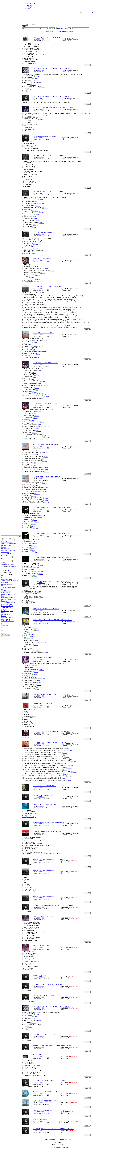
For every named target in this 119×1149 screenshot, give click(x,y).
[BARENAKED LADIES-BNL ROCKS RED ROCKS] (25, 747)
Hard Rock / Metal (6, 619)
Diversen (4, 612)
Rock (2, 577)
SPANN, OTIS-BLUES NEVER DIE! (44, 804)
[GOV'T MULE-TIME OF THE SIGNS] (25, 140)
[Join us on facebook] (2, 623)
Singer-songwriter (6, 579)
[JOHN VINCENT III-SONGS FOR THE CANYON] (25, 1115)
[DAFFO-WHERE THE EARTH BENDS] (25, 1096)
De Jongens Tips (6, 545)
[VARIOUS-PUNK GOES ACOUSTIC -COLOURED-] (25, 1085)
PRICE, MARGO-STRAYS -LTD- (43, 333)
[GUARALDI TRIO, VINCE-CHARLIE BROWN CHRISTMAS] (25, 1050)
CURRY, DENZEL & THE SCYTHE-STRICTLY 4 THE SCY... (52, 68)
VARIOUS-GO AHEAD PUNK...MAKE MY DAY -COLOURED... (53, 581)
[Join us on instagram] (4, 625)
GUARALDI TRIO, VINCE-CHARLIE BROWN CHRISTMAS (52, 1045)
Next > (66, 31)
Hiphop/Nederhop (6, 584)
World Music (5, 609)
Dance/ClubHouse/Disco (8, 594)
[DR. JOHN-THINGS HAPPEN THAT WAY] (25, 449)
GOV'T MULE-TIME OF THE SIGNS (44, 136)
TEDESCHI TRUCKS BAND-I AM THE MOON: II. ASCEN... (52, 507)
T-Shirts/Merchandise (7, 621)
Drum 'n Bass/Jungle (7, 606)
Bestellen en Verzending (8, 550)
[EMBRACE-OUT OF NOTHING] (25, 708)
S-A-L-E (3, 547)
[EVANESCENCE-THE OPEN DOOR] (25, 790)
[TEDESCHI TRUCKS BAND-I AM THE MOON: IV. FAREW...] (25, 562)
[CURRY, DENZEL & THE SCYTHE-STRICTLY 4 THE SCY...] (25, 73)
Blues (3, 586)
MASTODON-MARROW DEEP (43, 916)
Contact (28, 8)
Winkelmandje (30, 3)
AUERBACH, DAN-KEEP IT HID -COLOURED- (48, 155)
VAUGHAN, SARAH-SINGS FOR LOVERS (47, 831)
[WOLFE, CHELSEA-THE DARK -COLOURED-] (25, 863)
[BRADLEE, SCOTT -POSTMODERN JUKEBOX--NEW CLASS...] (25, 736)
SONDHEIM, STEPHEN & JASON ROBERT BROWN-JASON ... (53, 1129)
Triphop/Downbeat (6, 607)
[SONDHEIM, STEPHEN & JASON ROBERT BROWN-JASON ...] (25, 1133)
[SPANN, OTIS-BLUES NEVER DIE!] (25, 809)
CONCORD (41, 39)
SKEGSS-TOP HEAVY (40, 1119)
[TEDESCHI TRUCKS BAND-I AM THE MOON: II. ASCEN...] (25, 512)
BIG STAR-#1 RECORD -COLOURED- (45, 1034)
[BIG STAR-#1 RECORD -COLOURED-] (25, 1039)
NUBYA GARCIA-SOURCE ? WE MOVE (46, 609)
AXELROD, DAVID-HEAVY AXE (43, 232)
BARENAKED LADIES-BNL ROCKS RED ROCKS (49, 742)
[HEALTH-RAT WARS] (25, 979)
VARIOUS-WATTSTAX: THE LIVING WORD (47, 286)
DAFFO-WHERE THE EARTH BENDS (45, 1091)
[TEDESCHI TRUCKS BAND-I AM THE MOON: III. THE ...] (25, 538)
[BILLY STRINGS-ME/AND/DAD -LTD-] (25, 367)
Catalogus (29, 7)
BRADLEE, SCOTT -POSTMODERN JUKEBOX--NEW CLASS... (53, 731)
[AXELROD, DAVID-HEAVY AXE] (25, 237)
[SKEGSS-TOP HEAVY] (25, 1124)
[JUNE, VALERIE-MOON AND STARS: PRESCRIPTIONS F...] (25, 699)
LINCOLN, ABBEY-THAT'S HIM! (43, 995)
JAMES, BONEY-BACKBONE (42, 795)
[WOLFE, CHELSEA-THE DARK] (25, 874)
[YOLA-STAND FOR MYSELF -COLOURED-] (25, 662)
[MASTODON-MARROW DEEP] (25, 921)
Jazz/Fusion (4, 582)
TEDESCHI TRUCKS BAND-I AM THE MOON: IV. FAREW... (52, 557)
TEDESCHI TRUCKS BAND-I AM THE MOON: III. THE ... (51, 533)
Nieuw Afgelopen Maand (8, 543)
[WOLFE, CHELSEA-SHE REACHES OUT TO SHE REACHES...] (25, 112)
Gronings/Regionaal (7, 611)
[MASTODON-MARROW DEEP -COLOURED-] (25, 42)
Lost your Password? (7, 564)
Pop (2, 575)
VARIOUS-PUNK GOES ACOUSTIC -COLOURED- (49, 1081)
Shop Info (29, 5)
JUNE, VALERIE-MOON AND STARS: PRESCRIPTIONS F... (52, 694)
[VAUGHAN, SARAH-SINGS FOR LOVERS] (25, 836)
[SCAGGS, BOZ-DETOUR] (25, 1059)
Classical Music (5, 614)
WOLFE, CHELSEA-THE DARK (43, 870)
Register (13, 566)
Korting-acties (5, 548)
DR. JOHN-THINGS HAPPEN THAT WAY (46, 444)
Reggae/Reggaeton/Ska (8, 597)
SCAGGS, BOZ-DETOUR (41, 1054)
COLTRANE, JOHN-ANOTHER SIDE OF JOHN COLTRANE (52, 620)
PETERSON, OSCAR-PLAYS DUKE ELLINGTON (49, 822)
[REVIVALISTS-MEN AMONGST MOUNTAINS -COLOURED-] (25, 910)
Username (4, 555)
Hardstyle (4, 601)
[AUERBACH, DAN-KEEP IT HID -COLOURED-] (25, 160)
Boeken (3, 616)
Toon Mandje (5, 570)
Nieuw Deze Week (6, 542)
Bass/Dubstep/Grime (7, 604)
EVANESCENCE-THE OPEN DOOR (44, 786)
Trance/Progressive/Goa (8, 602)
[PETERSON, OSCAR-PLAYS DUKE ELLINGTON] (25, 826)
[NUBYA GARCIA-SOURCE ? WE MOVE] (25, 613)
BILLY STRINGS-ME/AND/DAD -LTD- (45, 363)
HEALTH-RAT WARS (39, 975)
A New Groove (5, 592)
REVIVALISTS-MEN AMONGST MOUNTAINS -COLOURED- (53, 905)
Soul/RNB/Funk (6, 591)
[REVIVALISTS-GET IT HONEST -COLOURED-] (25, 989)
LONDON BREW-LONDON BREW (44, 258)
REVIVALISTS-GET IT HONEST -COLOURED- (48, 984)
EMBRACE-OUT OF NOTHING (43, 703)
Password (4, 559)
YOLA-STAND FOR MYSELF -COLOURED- (47, 657)
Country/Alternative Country (9, 587)
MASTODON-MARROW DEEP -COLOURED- (47, 37)
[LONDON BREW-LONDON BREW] (25, 263)
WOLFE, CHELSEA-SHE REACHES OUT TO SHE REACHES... (53, 107)
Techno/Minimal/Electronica (9, 581)
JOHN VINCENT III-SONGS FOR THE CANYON (48, 1110)
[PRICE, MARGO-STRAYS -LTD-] (25, 337)
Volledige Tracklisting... (29, 817)
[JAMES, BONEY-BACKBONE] (25, 799)
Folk (2, 589)
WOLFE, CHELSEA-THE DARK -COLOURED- (48, 859)
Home (24, 25)
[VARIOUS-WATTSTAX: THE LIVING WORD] (25, 291)
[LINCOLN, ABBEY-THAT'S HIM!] (25, 1000)
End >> (71, 31)
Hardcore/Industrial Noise (8, 599)
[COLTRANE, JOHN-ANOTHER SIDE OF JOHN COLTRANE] (25, 624)
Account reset (5, 552)
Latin (2, 596)
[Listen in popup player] (36, 76)
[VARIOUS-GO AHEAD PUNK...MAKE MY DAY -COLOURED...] (25, 585)
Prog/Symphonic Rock (8, 617)
